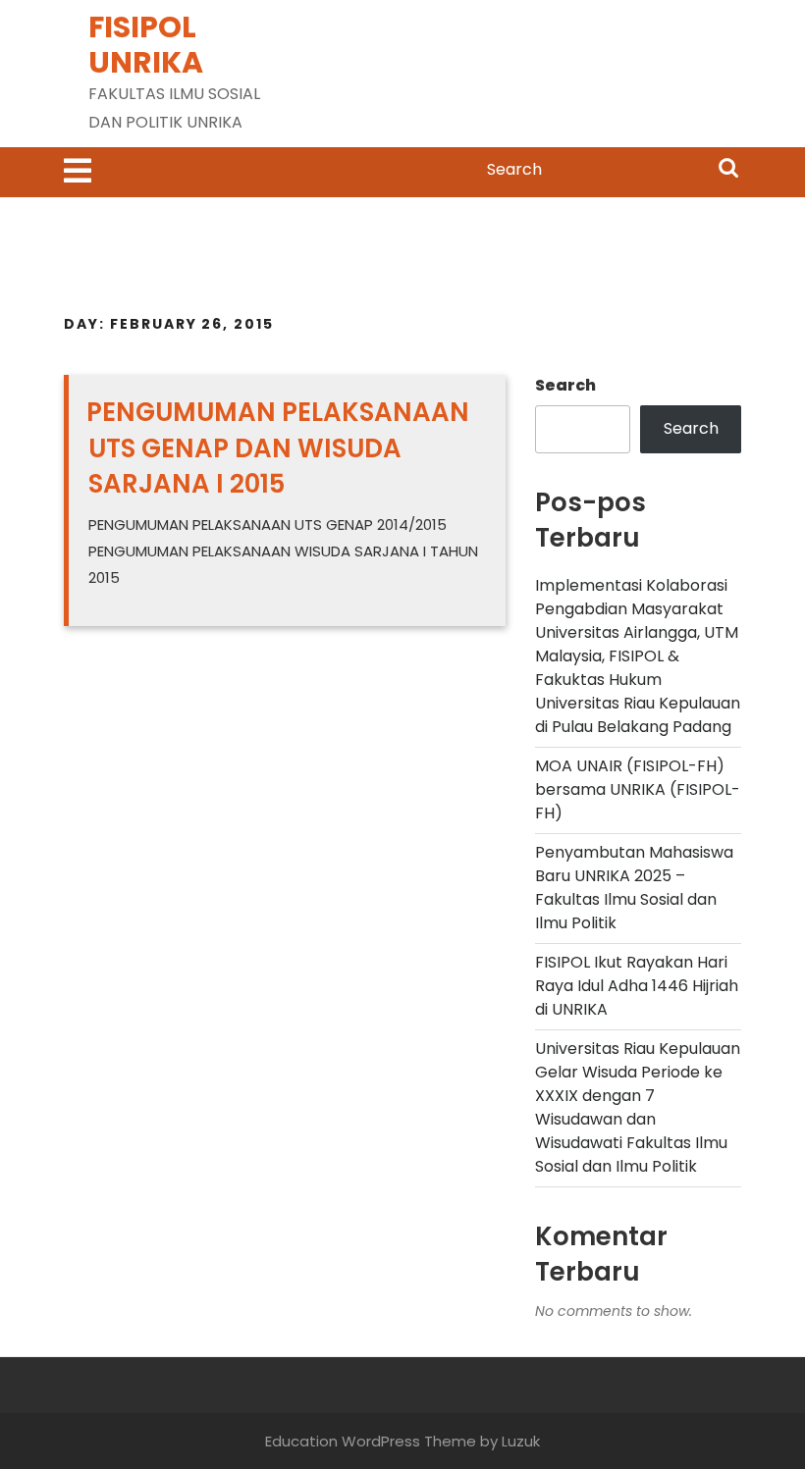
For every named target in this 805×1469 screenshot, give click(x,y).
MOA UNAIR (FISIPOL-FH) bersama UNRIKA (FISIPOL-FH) (637, 789)
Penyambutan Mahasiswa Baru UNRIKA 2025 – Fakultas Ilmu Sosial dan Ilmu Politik (634, 887)
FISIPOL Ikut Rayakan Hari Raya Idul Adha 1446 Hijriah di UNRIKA (636, 986)
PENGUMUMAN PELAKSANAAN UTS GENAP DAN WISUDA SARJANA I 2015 (277, 447)
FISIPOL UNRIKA (145, 44)
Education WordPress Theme (370, 1441)
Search (728, 169)
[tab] (77, 172)
